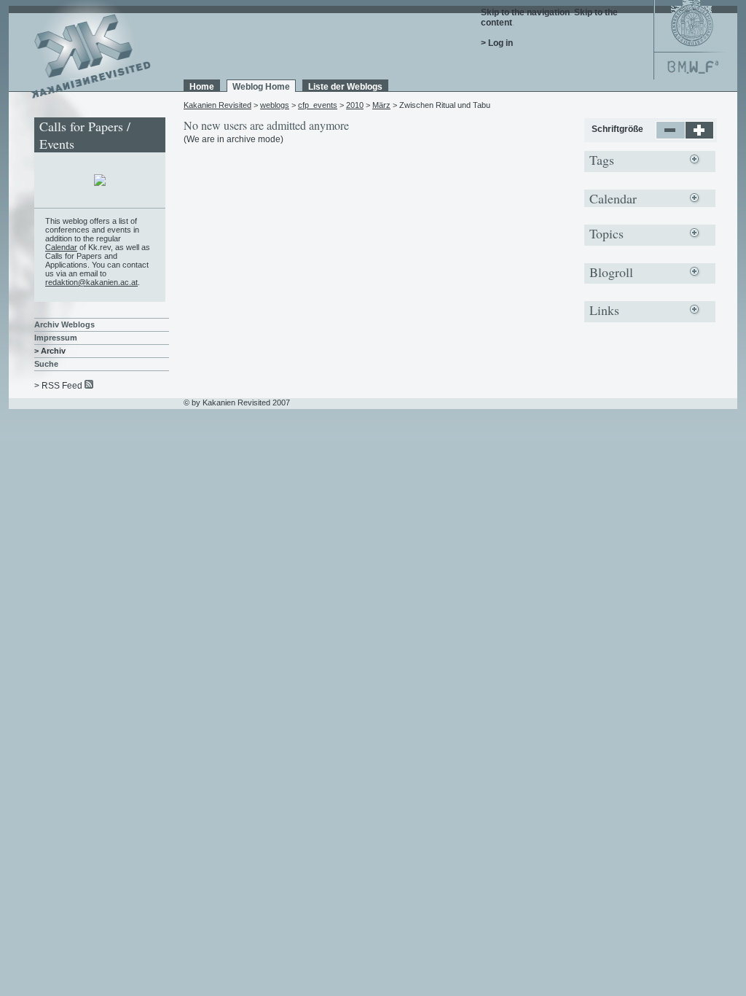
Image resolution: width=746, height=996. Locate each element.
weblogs (274, 105)
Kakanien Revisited (217, 105)
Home (201, 87)
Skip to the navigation (525, 12)
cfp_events (317, 105)
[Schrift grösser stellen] (700, 136)
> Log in (497, 43)
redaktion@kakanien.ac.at (91, 282)
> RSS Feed (58, 386)
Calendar (61, 247)
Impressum (55, 337)
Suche (46, 363)
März (381, 105)
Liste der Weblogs (345, 87)
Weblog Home (261, 87)
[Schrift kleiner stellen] (671, 136)
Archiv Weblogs (64, 324)
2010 (355, 105)
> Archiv (50, 350)
